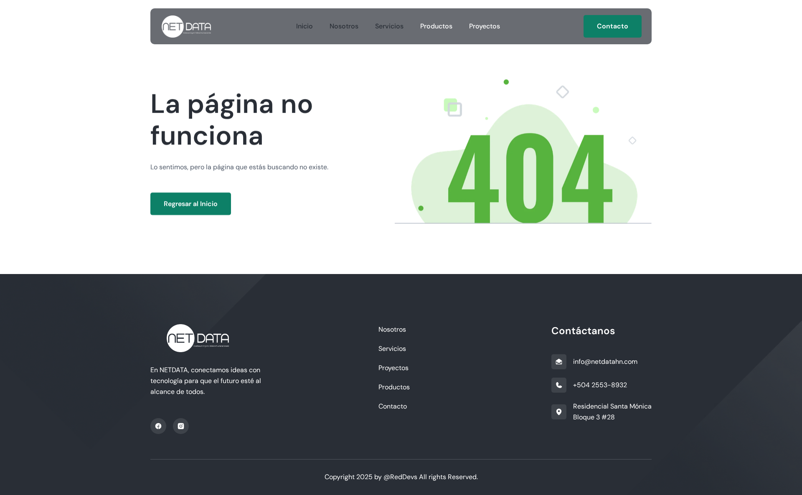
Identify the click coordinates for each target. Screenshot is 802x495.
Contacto (392, 406)
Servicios (389, 26)
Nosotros (344, 26)
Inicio (304, 26)
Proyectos (484, 26)
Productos (436, 26)
